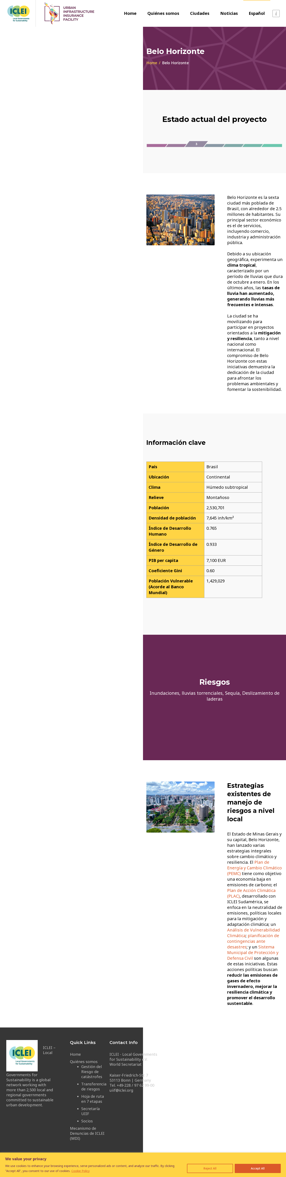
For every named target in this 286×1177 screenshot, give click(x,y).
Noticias (229, 13)
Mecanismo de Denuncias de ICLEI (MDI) (87, 1133)
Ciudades (199, 13)
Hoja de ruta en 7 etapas (92, 1099)
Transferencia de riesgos (93, 1086)
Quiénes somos (163, 13)
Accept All (258, 1168)
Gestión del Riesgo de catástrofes (91, 1071)
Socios (87, 1120)
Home (130, 13)
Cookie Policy (80, 1171)
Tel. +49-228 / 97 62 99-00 (132, 1085)
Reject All (210, 1168)
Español (257, 13)
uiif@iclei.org (121, 1090)
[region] (143, 1165)
